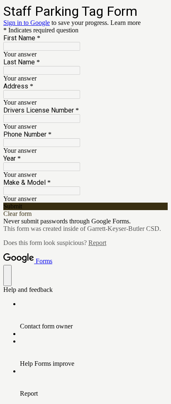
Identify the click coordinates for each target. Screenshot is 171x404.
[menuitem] (94, 315)
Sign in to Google (26, 22)
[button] (85, 206)
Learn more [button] (125, 22)
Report (97, 242)
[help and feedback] (7, 275)
